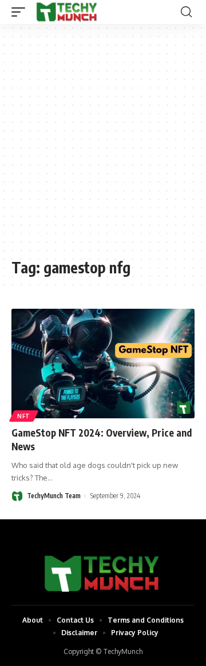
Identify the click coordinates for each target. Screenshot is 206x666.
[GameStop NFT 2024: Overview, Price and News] (103, 363)
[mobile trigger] (21, 12)
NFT (23, 416)
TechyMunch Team (54, 495)
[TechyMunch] (67, 12)
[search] (186, 12)
